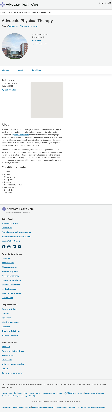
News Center (8, 355)
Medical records (9, 289)
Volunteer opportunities (13, 364)
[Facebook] (3, 247)
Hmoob (59, 393)
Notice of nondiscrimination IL (42, 407)
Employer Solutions (11, 331)
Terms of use (81, 407)
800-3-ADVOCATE (10, 223)
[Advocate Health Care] (19, 4)
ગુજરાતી (38, 393)
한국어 (75, 393)
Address (5, 70)
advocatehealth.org (11, 241)
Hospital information (11, 293)
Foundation (7, 360)
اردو (26, 396)
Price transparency (10, 276)
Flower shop (7, 298)
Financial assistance (11, 285)
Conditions (36, 70)
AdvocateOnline (9, 309)
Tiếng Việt (32, 396)
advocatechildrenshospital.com (16, 237)
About (20, 70)
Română (94, 393)
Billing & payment (10, 271)
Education (6, 318)
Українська (20, 396)
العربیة (10, 393)
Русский (101, 393)
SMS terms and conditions (96, 407)
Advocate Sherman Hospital (23, 26)
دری (26, 393)
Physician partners (10, 322)
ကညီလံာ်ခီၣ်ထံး (67, 393)
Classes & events (9, 267)
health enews (8, 263)
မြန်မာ (15, 393)
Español (4, 393)
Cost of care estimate (11, 280)
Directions (36, 40)
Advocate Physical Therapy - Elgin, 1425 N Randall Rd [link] (30, 12)
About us (6, 347)
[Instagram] (9, 247)
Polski (87, 393)
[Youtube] (19, 247)
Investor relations (10, 335)
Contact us (7, 228)
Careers (5, 313)
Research (6, 327)
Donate (5, 369)
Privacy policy (6, 407)
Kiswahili (11, 396)
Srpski (4, 396)
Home (2, 12)
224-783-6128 (41, 44)
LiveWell (6, 258)
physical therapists (21, 135)
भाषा (54, 393)
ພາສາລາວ (81, 393)
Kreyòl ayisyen (47, 393)
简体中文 (21, 393)
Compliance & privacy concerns (16, 232)
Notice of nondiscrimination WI (65, 407)
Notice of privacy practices (22, 407)
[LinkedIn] (14, 247)
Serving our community (13, 373)
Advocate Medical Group (13, 351)
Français (31, 393)
